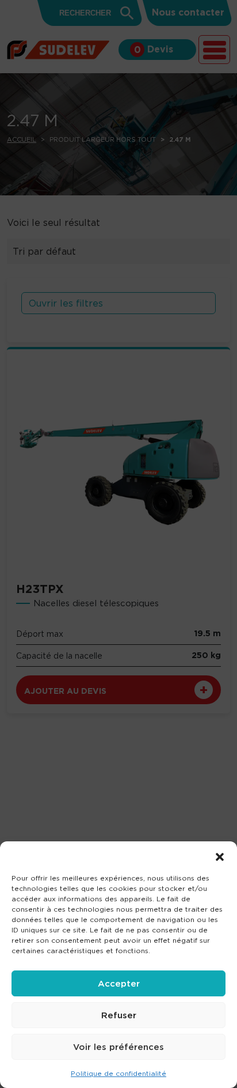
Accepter (119, 983)
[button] (219, 856)
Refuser (118, 1015)
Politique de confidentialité (118, 1073)
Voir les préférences (118, 1046)
